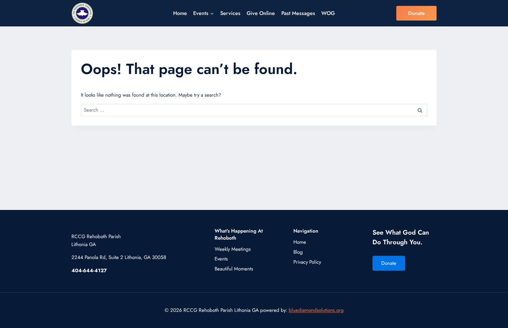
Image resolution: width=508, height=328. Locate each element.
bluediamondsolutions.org (316, 310)
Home (180, 13)
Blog (298, 251)
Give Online (261, 13)
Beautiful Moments (234, 268)
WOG (328, 13)
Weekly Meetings (233, 249)
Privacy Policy (307, 261)
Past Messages (298, 13)
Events (221, 258)
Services (230, 13)
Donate (416, 13)
